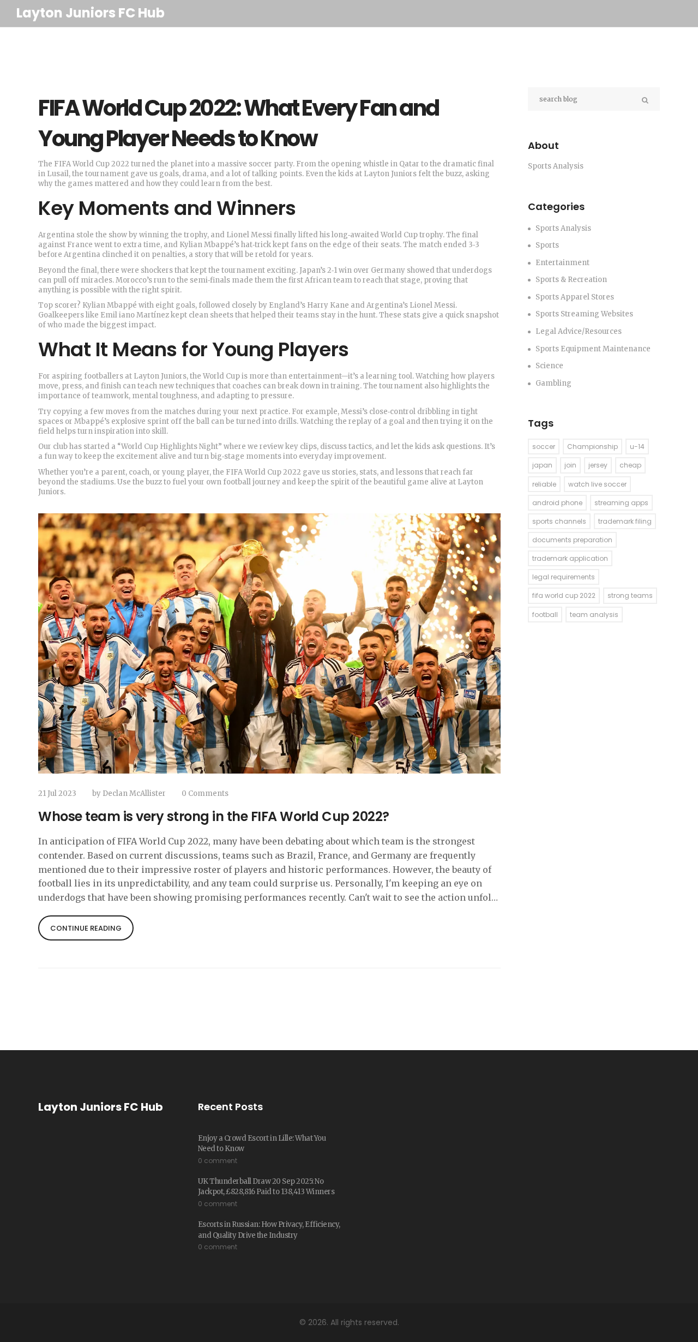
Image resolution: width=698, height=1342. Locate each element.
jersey (597, 465)
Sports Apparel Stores (574, 297)
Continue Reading (86, 928)
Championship (592, 446)
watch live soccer (597, 484)
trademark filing (625, 521)
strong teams (630, 595)
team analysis (594, 614)
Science (549, 365)
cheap (630, 465)
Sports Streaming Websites (584, 314)
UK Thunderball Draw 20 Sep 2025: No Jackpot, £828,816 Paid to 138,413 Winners (266, 1187)
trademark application (570, 558)
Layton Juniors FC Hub (90, 13)
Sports (547, 245)
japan (542, 465)
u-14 (637, 446)
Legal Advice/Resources (578, 331)
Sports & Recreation (571, 279)
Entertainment (562, 262)
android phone (557, 502)
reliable (544, 484)
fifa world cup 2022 (563, 595)
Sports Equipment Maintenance (593, 349)
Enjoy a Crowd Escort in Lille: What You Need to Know (262, 1144)
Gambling (553, 383)
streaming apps (621, 502)
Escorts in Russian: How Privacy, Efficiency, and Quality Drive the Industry (269, 1230)
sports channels (559, 521)
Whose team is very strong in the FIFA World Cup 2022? (213, 816)
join (570, 465)
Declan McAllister (134, 793)
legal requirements (563, 577)
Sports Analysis (563, 228)
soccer (543, 446)
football (545, 614)
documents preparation (572, 539)
